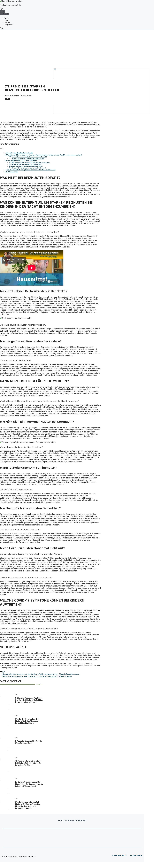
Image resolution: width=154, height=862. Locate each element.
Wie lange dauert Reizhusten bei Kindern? (28, 159)
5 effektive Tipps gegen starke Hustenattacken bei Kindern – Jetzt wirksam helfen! (37, 676)
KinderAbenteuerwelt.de (10, 5)
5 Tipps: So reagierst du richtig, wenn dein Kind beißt (28, 742)
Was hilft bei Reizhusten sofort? (19, 153)
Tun (6, 20)
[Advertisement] (77, 46)
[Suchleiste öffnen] (2, 9)
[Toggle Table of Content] (1, 149)
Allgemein (9, 25)
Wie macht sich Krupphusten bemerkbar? (27, 166)
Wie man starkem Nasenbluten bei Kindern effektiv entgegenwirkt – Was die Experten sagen (40, 674)
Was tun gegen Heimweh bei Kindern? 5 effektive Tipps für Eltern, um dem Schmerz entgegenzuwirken (27, 805)
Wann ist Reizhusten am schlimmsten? (26, 164)
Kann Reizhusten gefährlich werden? (21, 161)
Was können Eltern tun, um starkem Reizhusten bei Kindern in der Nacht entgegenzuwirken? (44, 155)
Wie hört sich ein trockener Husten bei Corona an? (31, 162)
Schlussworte (12, 172)
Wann (7, 18)
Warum (7, 22)
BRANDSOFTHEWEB (12, 96)
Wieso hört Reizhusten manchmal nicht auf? (29, 168)
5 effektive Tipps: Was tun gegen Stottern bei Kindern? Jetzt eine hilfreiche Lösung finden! (29, 700)
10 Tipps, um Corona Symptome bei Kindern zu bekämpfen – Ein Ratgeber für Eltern (28, 763)
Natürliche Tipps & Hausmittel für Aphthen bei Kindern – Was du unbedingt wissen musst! (29, 784)
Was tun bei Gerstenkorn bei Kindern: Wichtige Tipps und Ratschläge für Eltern (27, 721)
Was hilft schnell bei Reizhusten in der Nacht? (29, 157)
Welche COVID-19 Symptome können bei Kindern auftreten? (31, 170)
